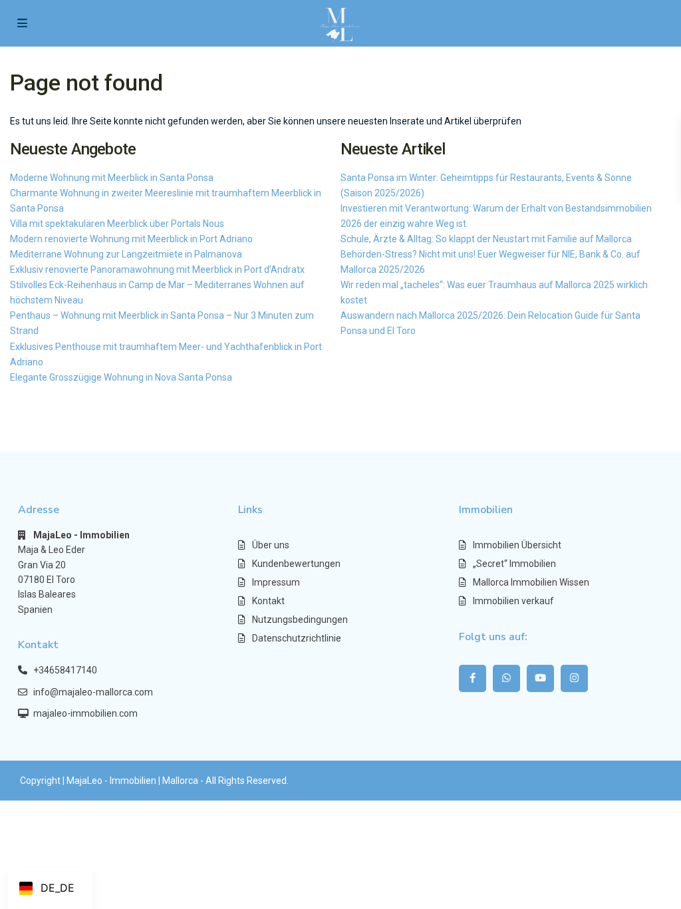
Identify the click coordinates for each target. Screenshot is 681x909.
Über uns (270, 545)
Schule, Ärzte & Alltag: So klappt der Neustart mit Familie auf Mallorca (486, 239)
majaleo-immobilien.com (85, 713)
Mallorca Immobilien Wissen (531, 582)
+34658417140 (65, 670)
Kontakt (268, 601)
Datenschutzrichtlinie (296, 638)
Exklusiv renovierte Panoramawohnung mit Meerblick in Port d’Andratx (157, 269)
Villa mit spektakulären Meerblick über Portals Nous (117, 223)
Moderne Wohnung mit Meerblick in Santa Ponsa (111, 177)
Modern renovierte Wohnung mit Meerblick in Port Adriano (131, 239)
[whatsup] (506, 678)
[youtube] (540, 678)
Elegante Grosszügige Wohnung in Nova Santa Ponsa (121, 377)
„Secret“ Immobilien (514, 563)
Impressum (276, 582)
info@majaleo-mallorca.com (93, 692)
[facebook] (472, 678)
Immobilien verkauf (513, 601)
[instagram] (574, 678)
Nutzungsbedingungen (300, 619)
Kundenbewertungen (296, 563)
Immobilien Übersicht (517, 545)
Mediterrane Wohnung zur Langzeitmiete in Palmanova (126, 254)
